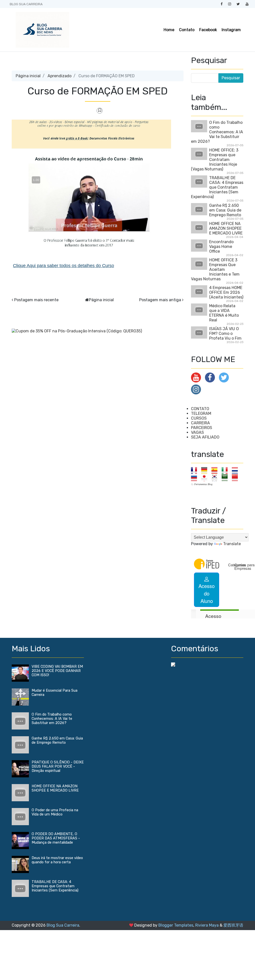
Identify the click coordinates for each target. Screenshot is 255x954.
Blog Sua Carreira (63, 925)
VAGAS (197, 432)
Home (169, 29)
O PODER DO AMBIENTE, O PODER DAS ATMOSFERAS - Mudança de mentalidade (56, 838)
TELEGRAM (201, 413)
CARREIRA (200, 423)
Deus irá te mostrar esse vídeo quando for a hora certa (57, 860)
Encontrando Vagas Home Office (221, 246)
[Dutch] (236, 470)
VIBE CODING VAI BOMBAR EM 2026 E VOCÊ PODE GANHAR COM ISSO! (57, 670)
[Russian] (195, 477)
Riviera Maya (207, 925)
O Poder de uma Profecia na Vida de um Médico (55, 812)
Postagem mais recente (36, 299)
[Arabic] (226, 477)
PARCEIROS (201, 427)
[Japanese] (205, 477)
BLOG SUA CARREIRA (26, 4)
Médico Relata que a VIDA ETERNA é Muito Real (224, 312)
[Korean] (216, 477)
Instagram (231, 29)
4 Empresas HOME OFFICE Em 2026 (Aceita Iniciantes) (226, 292)
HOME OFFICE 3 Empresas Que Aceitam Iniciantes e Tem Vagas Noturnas (215, 269)
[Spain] (216, 470)
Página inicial (28, 75)
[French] (195, 470)
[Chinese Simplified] (236, 477)
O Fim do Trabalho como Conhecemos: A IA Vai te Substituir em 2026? (217, 132)
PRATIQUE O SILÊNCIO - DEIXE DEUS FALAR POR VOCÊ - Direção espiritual (58, 766)
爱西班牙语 (233, 925)
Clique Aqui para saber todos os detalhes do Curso (63, 265)
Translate (232, 543)
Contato (186, 29)
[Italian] (226, 470)
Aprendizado (59, 75)
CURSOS (199, 418)
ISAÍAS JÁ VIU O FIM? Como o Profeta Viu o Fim (225, 333)
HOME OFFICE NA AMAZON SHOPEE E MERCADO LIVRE (226, 228)
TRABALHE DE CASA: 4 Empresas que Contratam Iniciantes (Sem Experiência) (217, 187)
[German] (205, 470)
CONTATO (200, 408)
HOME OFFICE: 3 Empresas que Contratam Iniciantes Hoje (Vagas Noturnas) (214, 159)
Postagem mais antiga (160, 299)
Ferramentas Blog (203, 484)
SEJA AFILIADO (205, 437)
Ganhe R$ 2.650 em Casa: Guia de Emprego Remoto (225, 210)
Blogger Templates (175, 925)
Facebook (208, 29)
